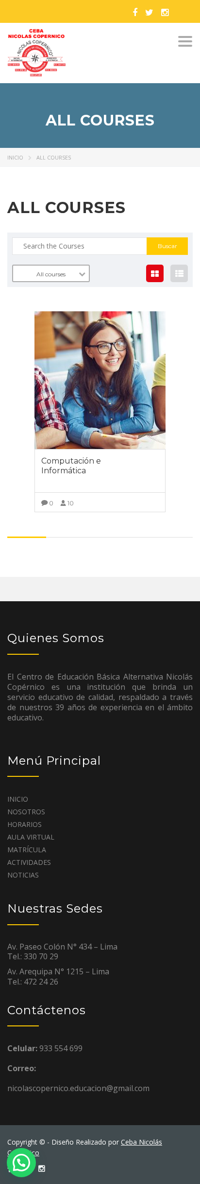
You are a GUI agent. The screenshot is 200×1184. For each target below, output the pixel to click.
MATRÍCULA (26, 849)
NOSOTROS (26, 811)
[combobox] (51, 273)
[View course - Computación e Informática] (100, 380)
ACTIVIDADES (29, 862)
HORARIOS (24, 824)
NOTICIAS (23, 874)
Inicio (15, 157)
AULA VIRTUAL (30, 837)
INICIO (17, 799)
